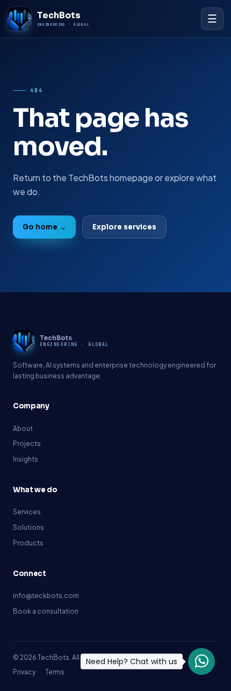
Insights (25, 459)
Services (27, 512)
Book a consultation (45, 611)
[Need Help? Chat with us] (201, 661)
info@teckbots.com (46, 596)
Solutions (28, 527)
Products (28, 543)
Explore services (124, 227)
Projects (27, 444)
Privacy (24, 672)
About (23, 428)
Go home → (44, 227)
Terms (54, 672)
